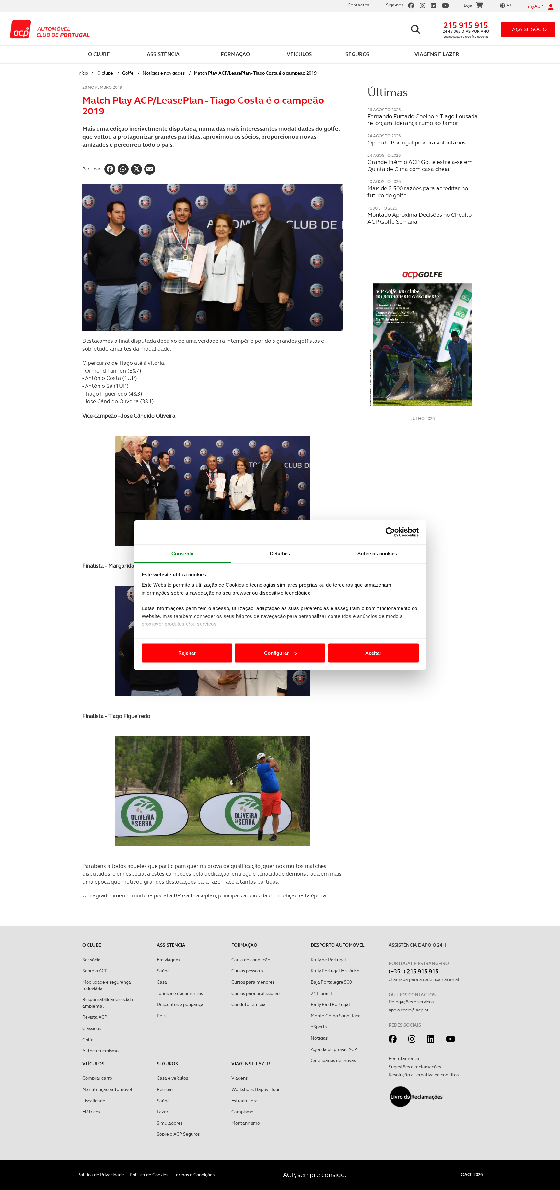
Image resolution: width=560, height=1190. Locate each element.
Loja (468, 5)
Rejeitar (187, 653)
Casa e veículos (172, 1078)
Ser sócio (91, 960)
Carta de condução (250, 960)
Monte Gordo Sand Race (336, 1016)
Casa (162, 982)
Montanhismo (245, 1123)
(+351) (413, 971)
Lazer (162, 1112)
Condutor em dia (248, 1004)
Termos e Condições (194, 1175)
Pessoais (165, 1089)
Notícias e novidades (164, 73)
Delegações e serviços (411, 1002)
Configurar (276, 653)
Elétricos (91, 1112)
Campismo (242, 1112)
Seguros (167, 1064)
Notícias (319, 1038)
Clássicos (91, 1028)
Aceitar (373, 653)
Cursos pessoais (247, 971)
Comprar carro (97, 1078)
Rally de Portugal (328, 960)
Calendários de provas (333, 1060)
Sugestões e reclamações (415, 1066)
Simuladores (169, 1123)
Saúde (163, 971)
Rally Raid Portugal (330, 1004)
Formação (244, 945)
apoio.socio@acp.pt (409, 1010)
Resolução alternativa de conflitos (424, 1075)
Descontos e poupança (180, 1004)
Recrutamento (404, 1058)
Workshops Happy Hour (255, 1089)
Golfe (128, 73)
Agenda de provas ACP (334, 1049)
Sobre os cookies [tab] (377, 553)
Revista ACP (94, 1017)
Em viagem (168, 960)
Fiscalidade (93, 1100)
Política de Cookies (149, 1175)
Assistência (171, 945)
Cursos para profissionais (256, 993)
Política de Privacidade (100, 1175)
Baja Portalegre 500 (331, 982)
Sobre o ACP (95, 971)
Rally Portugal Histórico (335, 971)
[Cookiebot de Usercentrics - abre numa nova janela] (390, 532)
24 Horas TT (323, 993)
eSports (319, 1027)
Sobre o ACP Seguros (178, 1134)
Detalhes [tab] (280, 553)
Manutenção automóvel (107, 1089)
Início (82, 73)
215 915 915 (465, 25)
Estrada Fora (244, 1100)
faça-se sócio (528, 29)
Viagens (239, 1078)
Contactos (358, 5)
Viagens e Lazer (250, 1064)
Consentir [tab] (182, 553)
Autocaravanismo (100, 1051)
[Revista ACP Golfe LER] (423, 338)
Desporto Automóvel (338, 945)
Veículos (93, 1064)
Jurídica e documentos (180, 993)
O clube (105, 73)
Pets (161, 1016)
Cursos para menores (252, 982)
